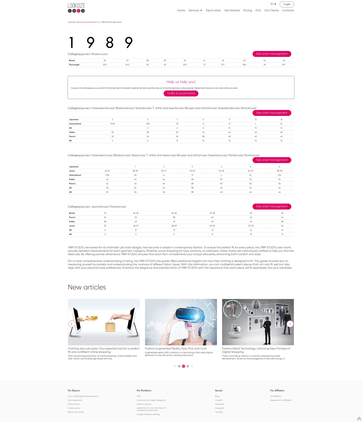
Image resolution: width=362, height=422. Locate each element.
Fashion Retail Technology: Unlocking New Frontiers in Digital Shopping (256, 350)
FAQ (258, 10)
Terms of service (144, 404)
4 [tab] (188, 366)
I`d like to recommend (181, 93)
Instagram (219, 408)
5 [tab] (192, 366)
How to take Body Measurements (83, 396)
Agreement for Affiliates (280, 400)
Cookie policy (74, 408)
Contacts (288, 10)
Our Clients (271, 10)
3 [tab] (183, 366)
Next (290, 323)
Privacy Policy (74, 404)
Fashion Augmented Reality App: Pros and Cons (176, 348)
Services (194, 10)
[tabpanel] (106, 330)
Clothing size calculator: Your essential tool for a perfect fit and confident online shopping (103, 350)
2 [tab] (179, 366)
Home (181, 10)
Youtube (219, 412)
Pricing (247, 10)
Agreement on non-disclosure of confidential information (151, 409)
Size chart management (272, 53)
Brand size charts (76, 412)
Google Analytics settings (148, 414)
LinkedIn (218, 400)
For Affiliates (275, 396)
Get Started (232, 10)
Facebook (219, 404)
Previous (72, 323)
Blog (217, 396)
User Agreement (75, 400)
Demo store (213, 10)
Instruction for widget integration (151, 400)
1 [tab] (175, 366)
